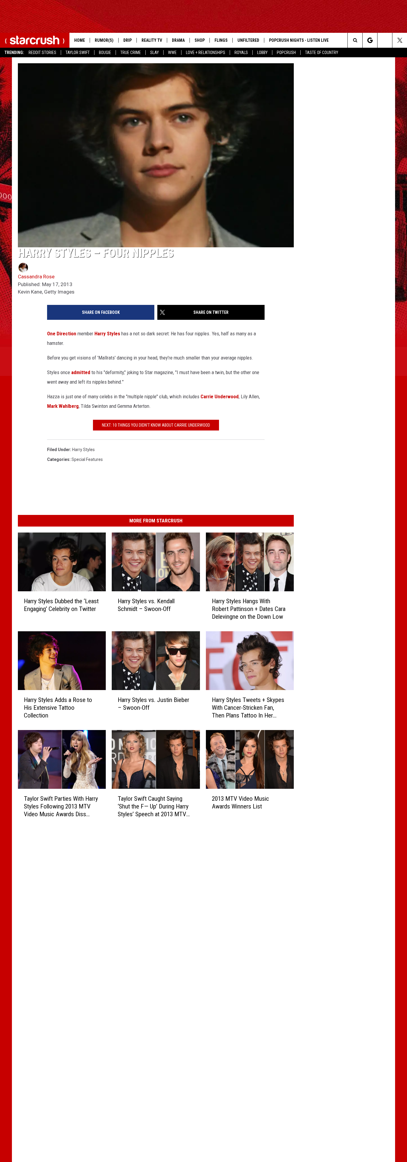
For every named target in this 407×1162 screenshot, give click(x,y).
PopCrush (286, 52)
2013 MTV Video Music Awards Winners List (240, 802)
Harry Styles (107, 334)
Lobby (262, 52)
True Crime (130, 52)
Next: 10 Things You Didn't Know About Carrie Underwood (156, 425)
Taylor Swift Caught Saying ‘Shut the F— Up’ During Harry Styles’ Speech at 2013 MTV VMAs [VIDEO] (153, 806)
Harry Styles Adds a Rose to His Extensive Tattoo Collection (58, 707)
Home (79, 40)
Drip (127, 40)
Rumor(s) (104, 40)
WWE (172, 52)
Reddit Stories (42, 52)
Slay (154, 52)
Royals (241, 52)
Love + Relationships (205, 52)
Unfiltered (248, 40)
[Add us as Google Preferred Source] (370, 40)
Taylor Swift (78, 52)
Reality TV (152, 40)
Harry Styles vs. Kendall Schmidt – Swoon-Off (146, 605)
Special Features (87, 459)
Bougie (105, 52)
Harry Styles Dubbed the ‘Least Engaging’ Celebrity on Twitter (61, 605)
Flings (221, 40)
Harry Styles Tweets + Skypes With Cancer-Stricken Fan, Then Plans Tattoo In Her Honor (248, 707)
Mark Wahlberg (63, 406)
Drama (178, 40)
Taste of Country (321, 52)
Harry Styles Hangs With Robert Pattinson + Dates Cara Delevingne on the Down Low (248, 609)
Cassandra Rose (36, 277)
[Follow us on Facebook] (385, 40)
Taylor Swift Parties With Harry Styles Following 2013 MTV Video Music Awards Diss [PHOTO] (61, 806)
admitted (80, 372)
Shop (200, 40)
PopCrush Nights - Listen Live (299, 40)
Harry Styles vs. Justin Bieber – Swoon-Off (153, 703)
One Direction (61, 334)
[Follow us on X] (399, 40)
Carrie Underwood (220, 396)
